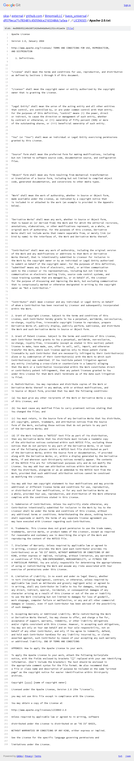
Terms (37, 756)
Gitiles (20, 756)
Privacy (28, 756)
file (70, 28)
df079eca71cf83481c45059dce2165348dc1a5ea (35, 20)
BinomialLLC (53, 16)
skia (6, 16)
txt (120, 755)
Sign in (127, 5)
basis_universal (76, 16)
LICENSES (80, 20)
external (17, 16)
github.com (34, 16)
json (128, 755)
